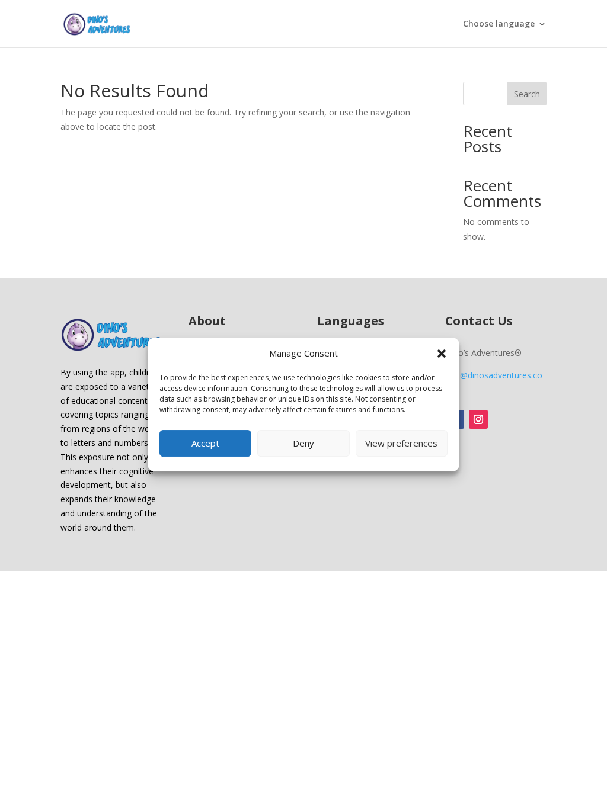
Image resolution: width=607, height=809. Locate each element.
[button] (442, 353)
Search (527, 93)
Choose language (499, 24)
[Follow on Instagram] (478, 419)
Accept (205, 443)
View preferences (401, 443)
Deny (303, 443)
